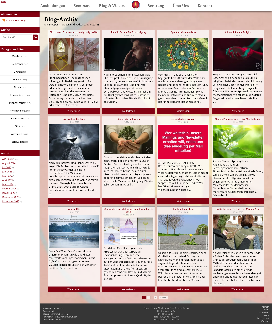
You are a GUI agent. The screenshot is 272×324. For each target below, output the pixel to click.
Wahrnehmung (19, 110)
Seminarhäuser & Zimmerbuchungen (59, 316)
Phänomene (19, 118)
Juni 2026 (7, 171)
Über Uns (181, 5)
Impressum (264, 312)
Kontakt (205, 5)
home (3, 1)
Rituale (20, 87)
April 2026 (7, 180)
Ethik (20, 126)
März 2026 (7, 184)
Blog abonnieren (50, 311)
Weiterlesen (73, 110)
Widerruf (265, 320)
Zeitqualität (19, 141)
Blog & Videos (112, 5)
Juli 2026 (6, 167)
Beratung (155, 5)
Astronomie (19, 134)
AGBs (266, 315)
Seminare (82, 5)
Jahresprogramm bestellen (55, 313)
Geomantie (20, 64)
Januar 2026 (8, 192)
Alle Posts (7, 158)
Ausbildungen (53, 5)
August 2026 (9, 163)
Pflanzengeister (19, 102)
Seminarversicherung (52, 319)
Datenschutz (263, 318)
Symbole (20, 79)
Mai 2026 (7, 175)
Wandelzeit (20, 56)
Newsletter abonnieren (53, 308)
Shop (266, 309)
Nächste (163, 297)
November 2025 (10, 201)
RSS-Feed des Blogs (16, 20)
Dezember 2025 (10, 197)
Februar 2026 (9, 188)
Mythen (19, 71)
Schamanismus (20, 95)
